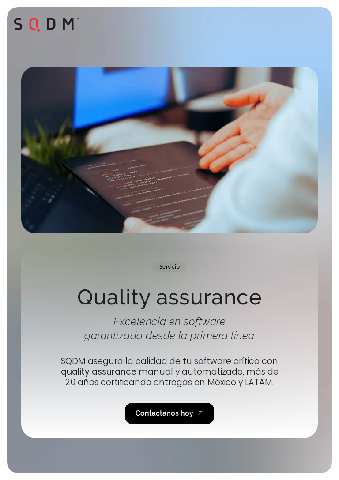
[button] (314, 24)
